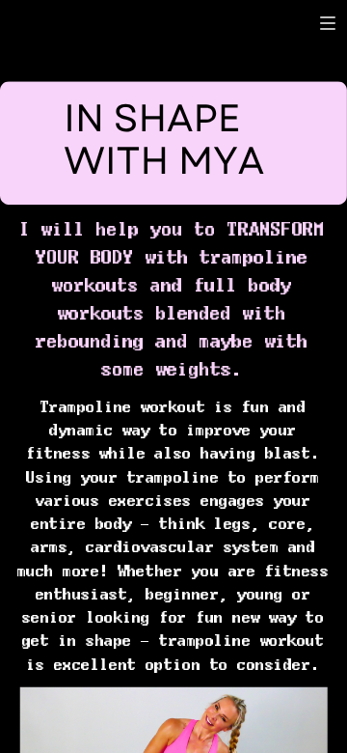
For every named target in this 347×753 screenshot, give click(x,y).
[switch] (327, 23)
